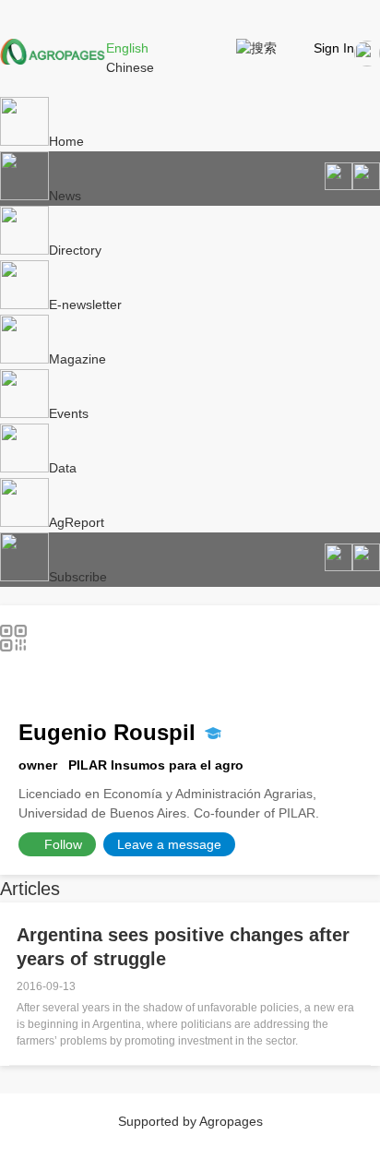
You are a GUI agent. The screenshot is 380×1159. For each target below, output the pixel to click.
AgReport (76, 522)
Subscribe (78, 576)
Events (69, 413)
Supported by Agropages (190, 1121)
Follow (63, 844)
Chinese (130, 67)
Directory (75, 250)
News (65, 195)
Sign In (334, 48)
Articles (30, 888)
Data (63, 467)
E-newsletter (85, 304)
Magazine (77, 359)
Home (66, 141)
